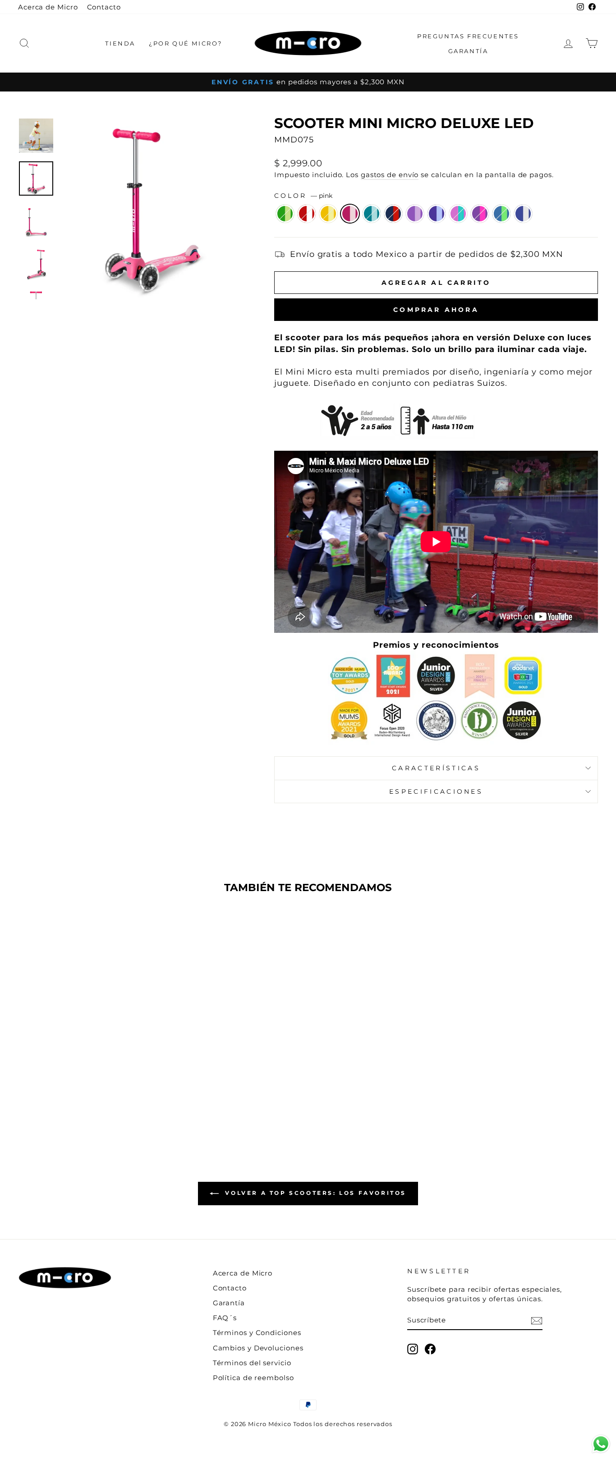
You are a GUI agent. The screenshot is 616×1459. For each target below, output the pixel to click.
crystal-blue (501, 214)
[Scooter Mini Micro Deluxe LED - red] (38, 1095)
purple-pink (480, 214)
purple (415, 214)
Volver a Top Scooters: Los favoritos (314, 1192)
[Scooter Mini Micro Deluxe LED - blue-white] (87, 1106)
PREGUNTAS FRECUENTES (468, 36)
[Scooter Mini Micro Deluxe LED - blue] (111, 1095)
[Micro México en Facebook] (430, 1349)
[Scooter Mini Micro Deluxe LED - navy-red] (87, 1095)
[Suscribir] (536, 1320)
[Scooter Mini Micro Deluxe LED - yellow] (50, 1095)
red (307, 214)
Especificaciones (436, 791)
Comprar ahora (436, 310)
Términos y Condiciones (257, 1332)
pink (350, 214)
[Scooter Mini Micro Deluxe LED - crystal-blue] (147, 1095)
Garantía (229, 1303)
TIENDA (120, 43)
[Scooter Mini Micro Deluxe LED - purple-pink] (135, 1095)
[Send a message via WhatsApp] (600, 1443)
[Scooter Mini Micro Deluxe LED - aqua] (74, 1095)
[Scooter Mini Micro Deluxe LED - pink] (62, 1095)
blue (437, 214)
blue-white (523, 214)
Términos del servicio (252, 1362)
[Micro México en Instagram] (412, 1349)
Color (303, 196)
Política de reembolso (253, 1377)
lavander (458, 214)
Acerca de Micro (48, 7)
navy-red (393, 214)
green (285, 214)
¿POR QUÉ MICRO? (185, 43)
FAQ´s (225, 1317)
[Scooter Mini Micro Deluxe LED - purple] (99, 1095)
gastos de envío (390, 174)
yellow (328, 214)
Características (436, 768)
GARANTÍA (468, 51)
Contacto (104, 7)
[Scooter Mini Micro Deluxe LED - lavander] (123, 1095)
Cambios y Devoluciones (258, 1348)
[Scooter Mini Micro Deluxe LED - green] (26, 1095)
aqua (372, 214)
